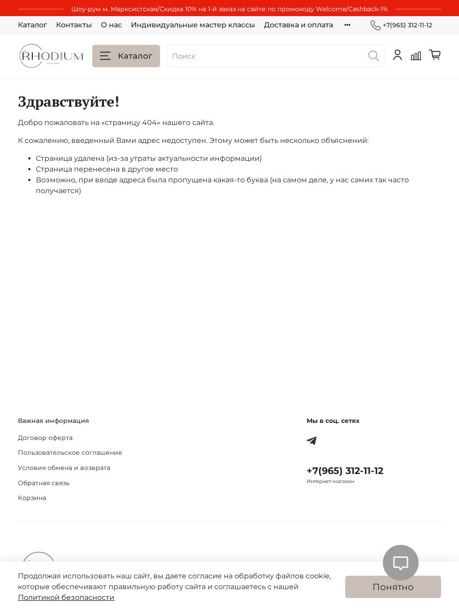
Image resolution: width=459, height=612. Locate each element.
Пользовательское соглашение (70, 452)
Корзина (32, 498)
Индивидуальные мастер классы (193, 25)
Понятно (393, 587)
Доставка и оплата (298, 25)
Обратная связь (43, 483)
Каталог (32, 25)
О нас (111, 25)
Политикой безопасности (66, 597)
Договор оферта (45, 438)
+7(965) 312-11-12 (407, 25)
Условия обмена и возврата (64, 468)
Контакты (74, 25)
